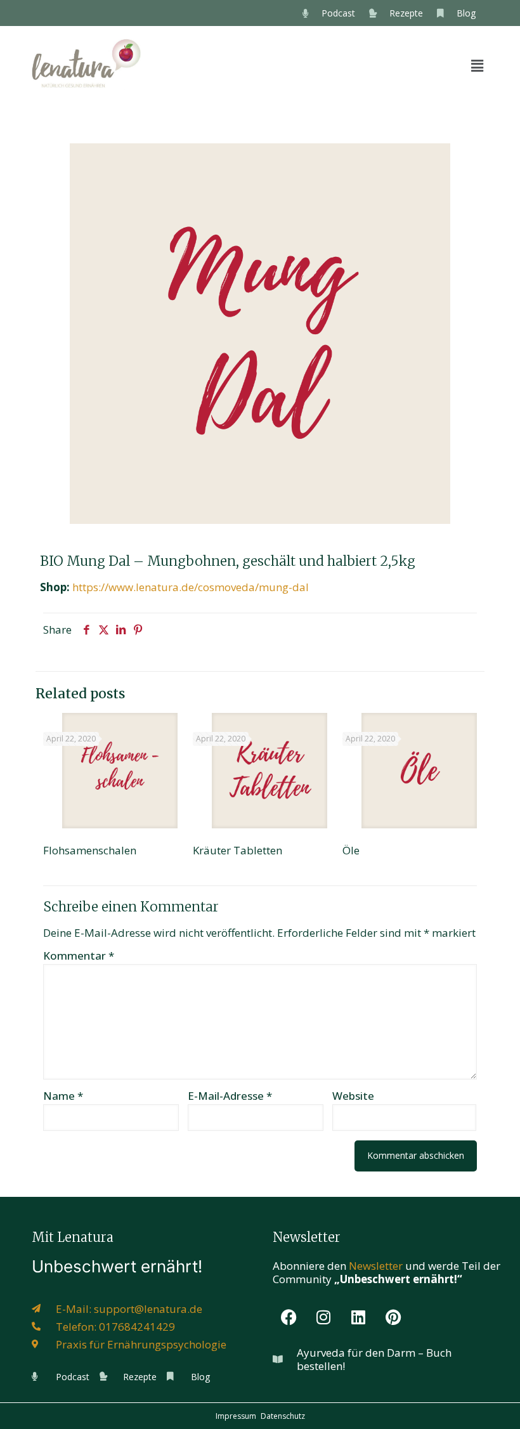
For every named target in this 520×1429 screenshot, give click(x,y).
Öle (351, 850)
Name (63, 1095)
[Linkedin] (358, 1317)
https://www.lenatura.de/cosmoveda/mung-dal (190, 587)
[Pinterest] (393, 1317)
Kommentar (78, 955)
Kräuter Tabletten (237, 850)
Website (353, 1095)
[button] (477, 65)
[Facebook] (288, 1317)
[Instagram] (323, 1317)
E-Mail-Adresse (230, 1095)
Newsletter (376, 1265)
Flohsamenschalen (89, 850)
